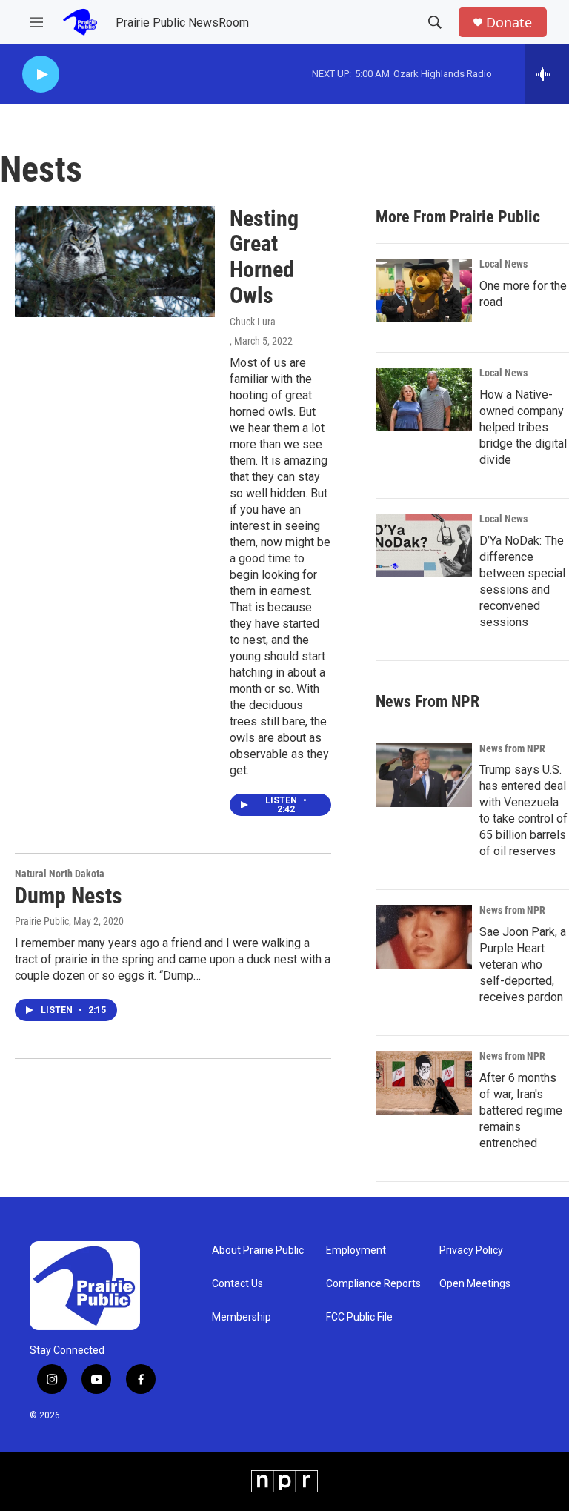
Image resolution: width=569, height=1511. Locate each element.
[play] (41, 74)
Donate (509, 22)
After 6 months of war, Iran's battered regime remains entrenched (520, 1110)
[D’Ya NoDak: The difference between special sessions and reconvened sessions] (424, 545)
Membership (241, 1317)
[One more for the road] (424, 290)
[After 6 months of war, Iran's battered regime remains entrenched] (424, 1083)
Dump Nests (68, 896)
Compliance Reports (373, 1283)
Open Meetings (474, 1283)
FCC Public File (359, 1317)
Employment (356, 1250)
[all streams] (547, 74)
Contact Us (237, 1283)
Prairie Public (42, 921)
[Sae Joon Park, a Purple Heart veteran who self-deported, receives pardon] (424, 937)
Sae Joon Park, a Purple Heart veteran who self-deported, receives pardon (522, 964)
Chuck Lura (253, 322)
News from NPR (512, 748)
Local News (503, 264)
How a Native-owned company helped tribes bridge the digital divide (523, 427)
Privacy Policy (471, 1250)
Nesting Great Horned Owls (264, 256)
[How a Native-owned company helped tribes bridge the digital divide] (424, 399)
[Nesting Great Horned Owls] (115, 261)
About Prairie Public (258, 1250)
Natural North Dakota (59, 874)
